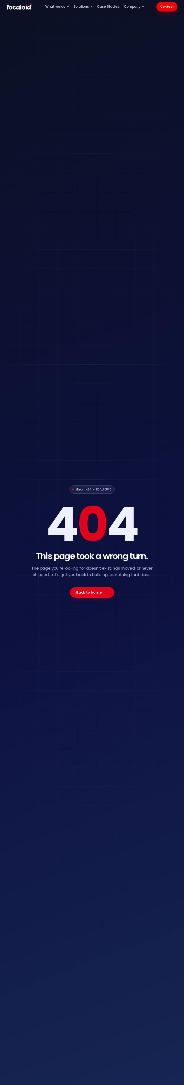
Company (132, 6)
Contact (167, 7)
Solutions (81, 6)
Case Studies (108, 6)
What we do (55, 6)
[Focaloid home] (20, 7)
